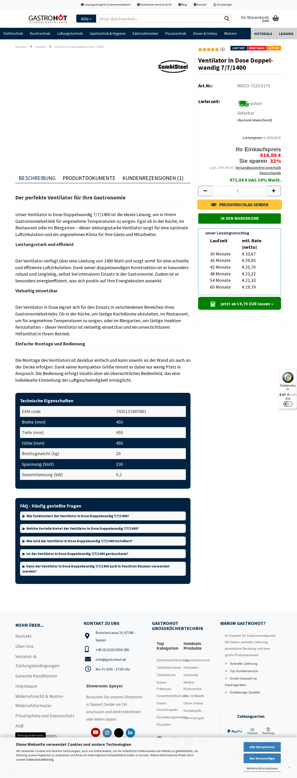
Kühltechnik (13, 33)
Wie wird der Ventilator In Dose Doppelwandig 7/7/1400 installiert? (79, 541)
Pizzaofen (164, 724)
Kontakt (202, 4)
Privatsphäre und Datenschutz (44, 715)
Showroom (133, 697)
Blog (184, 4)
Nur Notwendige (262, 758)
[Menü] (289, 768)
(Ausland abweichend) (254, 120)
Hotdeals (263, 33)
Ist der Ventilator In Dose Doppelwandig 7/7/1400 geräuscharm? (77, 553)
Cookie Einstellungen (36, 735)
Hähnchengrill (194, 718)
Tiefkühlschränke (169, 667)
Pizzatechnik (175, 33)
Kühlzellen (191, 667)
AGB (19, 726)
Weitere (230, 33)
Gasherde (191, 675)
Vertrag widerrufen (30, 735)
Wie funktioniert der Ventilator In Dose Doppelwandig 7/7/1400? (77, 516)
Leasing (286, 33)
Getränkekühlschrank (169, 660)
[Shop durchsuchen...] (226, 19)
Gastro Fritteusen (164, 685)
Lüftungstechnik (70, 33)
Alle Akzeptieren (262, 747)
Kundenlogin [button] (224, 4)
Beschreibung (37, 178)
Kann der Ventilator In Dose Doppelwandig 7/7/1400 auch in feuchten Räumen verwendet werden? (96, 568)
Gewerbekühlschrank (169, 696)
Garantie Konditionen (36, 676)
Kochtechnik (40, 33)
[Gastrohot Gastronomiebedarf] (48, 18)
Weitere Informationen (262, 768)
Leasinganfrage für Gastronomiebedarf (107, 4)
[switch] (288, 403)
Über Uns (24, 646)
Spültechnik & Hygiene (108, 33)
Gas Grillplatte (194, 696)
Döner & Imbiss (205, 33)
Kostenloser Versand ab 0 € (155, 4)
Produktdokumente (89, 178)
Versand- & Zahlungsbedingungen (37, 660)
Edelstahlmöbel (145, 33)
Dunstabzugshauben (169, 717)
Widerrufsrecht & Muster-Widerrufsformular (39, 700)
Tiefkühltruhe (166, 675)
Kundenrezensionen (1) (153, 178)
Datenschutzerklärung (39, 760)
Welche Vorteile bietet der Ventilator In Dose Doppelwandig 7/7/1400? (82, 528)
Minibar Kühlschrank (193, 685)
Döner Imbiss (193, 703)
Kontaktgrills (192, 710)
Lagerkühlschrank (196, 660)
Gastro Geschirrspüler (167, 706)
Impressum (26, 686)
